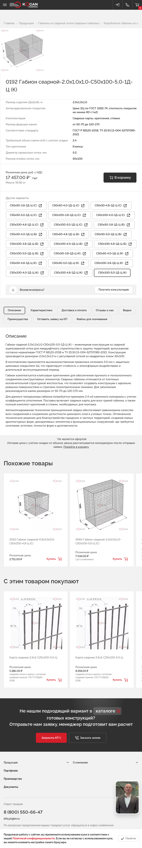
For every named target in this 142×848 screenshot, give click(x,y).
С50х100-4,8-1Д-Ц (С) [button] (24, 224)
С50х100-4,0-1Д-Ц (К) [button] (24, 272)
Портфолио (11, 770)
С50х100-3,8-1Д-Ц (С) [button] (66, 215)
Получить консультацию (114, 289)
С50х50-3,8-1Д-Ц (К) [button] (67, 253)
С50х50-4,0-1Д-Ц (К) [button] (109, 253)
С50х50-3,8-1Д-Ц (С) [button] (23, 205)
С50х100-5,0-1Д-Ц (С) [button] (68, 224)
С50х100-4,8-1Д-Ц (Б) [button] (112, 244)
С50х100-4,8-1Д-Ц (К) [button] (68, 272)
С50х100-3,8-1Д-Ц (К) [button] (108, 263)
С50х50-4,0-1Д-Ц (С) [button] (65, 205)
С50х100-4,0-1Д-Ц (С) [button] (110, 215)
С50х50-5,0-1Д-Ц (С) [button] (23, 215)
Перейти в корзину (76, 447)
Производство (13, 778)
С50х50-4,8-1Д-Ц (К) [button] (23, 263)
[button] (51, 738)
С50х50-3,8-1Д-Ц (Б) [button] (111, 224)
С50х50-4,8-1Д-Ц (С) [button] (108, 205)
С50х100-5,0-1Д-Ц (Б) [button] (24, 253)
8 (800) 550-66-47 (23, 812)
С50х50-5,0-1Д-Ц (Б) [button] (108, 234)
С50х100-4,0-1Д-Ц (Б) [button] (68, 244)
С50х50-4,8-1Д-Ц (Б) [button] (65, 234)
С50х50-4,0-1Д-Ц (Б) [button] (23, 234)
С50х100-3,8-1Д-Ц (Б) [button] (24, 244)
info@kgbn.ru (12, 818)
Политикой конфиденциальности (34, 838)
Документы (11, 786)
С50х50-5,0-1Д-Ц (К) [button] (65, 263)
